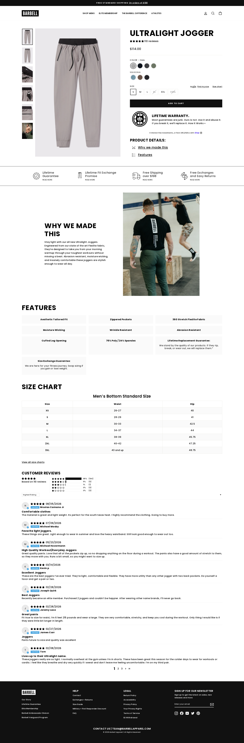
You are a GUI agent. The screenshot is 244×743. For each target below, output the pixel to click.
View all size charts (33, 462)
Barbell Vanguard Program (35, 717)
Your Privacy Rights (133, 708)
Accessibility (130, 700)
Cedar (140, 77)
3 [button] (122, 668)
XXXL (173, 92)
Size (132, 86)
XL (154, 92)
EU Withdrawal (130, 717)
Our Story (26, 699)
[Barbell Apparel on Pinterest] (198, 713)
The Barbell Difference (134, 13)
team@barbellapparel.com (131, 728)
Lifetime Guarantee (31, 704)
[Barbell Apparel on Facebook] (181, 713)
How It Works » (196, 123)
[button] (137, 41)
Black (140, 66)
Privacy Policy (130, 704)
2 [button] (118, 668)
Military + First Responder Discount (89, 708)
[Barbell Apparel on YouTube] (187, 713)
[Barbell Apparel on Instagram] (176, 713)
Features (145, 155)
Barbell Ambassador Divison (35, 713)
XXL (163, 92)
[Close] (77, 92)
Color (137, 60)
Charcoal (147, 66)
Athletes (156, 13)
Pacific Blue (133, 77)
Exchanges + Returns (83, 700)
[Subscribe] (212, 704)
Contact (77, 695)
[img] (38, 504)
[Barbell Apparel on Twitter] (192, 713)
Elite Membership (108, 13)
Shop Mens (89, 13)
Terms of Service (132, 713)
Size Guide (78, 704)
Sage (153, 66)
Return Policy (130, 695)
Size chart (217, 86)
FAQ (75, 713)
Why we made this (153, 147)
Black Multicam (147, 77)
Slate (133, 66)
